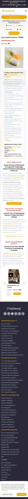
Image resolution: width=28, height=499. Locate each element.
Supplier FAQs (5, 447)
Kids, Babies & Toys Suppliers (9, 370)
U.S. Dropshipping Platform (9, 465)
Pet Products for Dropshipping (10, 331)
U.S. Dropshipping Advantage (9, 437)
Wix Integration (5, 417)
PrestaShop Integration (7, 422)
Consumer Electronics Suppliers (10, 375)
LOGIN (24, 5)
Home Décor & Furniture (8, 328)
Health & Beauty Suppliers (8, 378)
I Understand (22, 494)
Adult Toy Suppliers (6, 390)
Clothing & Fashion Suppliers (9, 368)
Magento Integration (7, 419)
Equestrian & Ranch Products (9, 352)
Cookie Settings (7, 494)
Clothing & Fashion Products (9, 333)
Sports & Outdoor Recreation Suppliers (12, 380)
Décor (11, 149)
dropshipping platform (18, 177)
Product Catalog (5, 324)
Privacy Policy (4, 490)
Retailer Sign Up (5, 467)
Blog (2, 457)
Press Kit (3, 479)
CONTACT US (18, 5)
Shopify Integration (6, 398)
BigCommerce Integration (8, 415)
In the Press (4, 477)
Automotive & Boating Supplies (10, 348)
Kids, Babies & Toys (6, 336)
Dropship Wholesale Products (9, 326)
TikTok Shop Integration (8, 405)
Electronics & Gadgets (7, 340)
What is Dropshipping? (7, 435)
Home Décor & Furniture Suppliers (11, 363)
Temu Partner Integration (8, 410)
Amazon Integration (6, 403)
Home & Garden (16, 147)
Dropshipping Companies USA (9, 454)
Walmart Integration (7, 400)
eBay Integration (6, 407)
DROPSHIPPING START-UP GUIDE (14, 236)
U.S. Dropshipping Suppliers (9, 361)
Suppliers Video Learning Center (10, 452)
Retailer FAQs (5, 445)
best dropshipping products (10, 255)
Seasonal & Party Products (8, 350)
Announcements (5, 475)
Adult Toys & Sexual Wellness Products (12, 355)
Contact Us (4, 472)
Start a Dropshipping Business (9, 433)
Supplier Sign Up (6, 470)
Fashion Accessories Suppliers (9, 373)
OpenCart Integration (7, 424)
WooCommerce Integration (9, 412)
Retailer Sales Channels (7, 440)
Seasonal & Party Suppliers (8, 385)
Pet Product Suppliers (7, 366)
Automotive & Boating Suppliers (10, 382)
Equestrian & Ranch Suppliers (9, 387)
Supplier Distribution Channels (10, 442)
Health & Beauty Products (8, 343)
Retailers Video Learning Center (10, 449)
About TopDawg (5, 463)
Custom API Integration (7, 427)
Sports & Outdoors (6, 345)
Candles (12, 150)
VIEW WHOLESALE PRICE (8, 40)
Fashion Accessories (6, 338)
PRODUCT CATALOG (14, 17)
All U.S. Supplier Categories (8, 392)
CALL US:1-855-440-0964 (8, 5)
